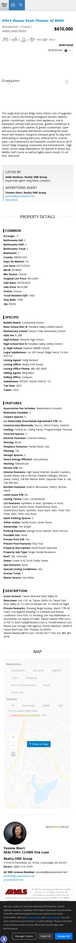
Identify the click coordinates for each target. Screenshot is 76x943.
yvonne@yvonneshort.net (20, 196)
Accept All (64, 936)
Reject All (45, 936)
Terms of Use (53, 917)
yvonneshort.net (14, 879)
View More (11, 200)
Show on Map (40, 744)
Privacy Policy (33, 917)
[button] (4, 939)
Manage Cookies (24, 936)
